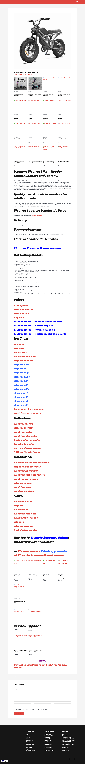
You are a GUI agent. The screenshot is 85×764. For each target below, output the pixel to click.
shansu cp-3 (21, 396)
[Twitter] (72, 759)
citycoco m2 (21, 380)
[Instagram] (74, 759)
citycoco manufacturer (67, 741)
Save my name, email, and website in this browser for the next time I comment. (32, 709)
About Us (52, 2)
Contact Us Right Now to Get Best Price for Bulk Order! (40, 666)
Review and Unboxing (48, 738)
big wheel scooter (24, 443)
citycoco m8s (21, 388)
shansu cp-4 (21, 392)
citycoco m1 (20, 368)
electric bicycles (23, 431)
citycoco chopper (24, 525)
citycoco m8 (21, 384)
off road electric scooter (28, 447)
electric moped (22, 486)
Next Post (66, 676)
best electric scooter (26, 529)
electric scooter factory (27, 413)
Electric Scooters (23, 309)
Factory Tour (21, 305)
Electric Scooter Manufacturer (37, 248)
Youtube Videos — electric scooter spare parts (40, 333)
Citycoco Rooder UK (48, 735)
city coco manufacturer (27, 466)
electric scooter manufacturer (31, 462)
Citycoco (34, 2)
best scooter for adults (27, 439)
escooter (19, 344)
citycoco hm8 (21, 364)
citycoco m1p (21, 372)
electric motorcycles (25, 435)
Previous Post (15, 676)
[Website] (62, 705)
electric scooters (23, 423)
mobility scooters (24, 490)
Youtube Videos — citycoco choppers (34, 329)
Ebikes (39, 2)
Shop (27, 735)
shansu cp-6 (21, 401)
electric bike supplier (26, 470)
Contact (58, 2)
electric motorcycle (25, 356)
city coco (19, 348)
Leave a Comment (18, 74)
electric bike (21, 352)
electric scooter (23, 501)
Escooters (27, 2)
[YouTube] (76, 759)
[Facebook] (69, 759)
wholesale (45, 2)
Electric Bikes (21, 313)
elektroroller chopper (26, 517)
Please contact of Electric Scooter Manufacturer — (41, 553)
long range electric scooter (29, 409)
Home (21, 2)
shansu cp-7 (20, 405)
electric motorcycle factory (29, 474)
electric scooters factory (36, 215)
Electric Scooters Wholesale (68, 738)
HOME (42, 660)
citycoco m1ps (22, 376)
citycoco (19, 505)
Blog (64, 2)
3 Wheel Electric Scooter (28, 452)
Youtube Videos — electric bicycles (33, 325)
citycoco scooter (23, 360)
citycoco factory (23, 427)
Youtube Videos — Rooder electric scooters (38, 321)
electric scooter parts (26, 478)
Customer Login (65, 735)
